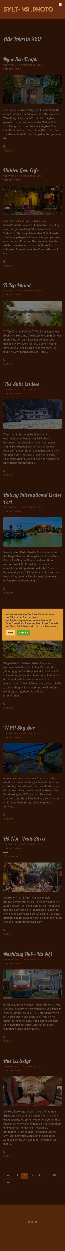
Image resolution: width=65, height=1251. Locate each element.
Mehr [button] (10, 632)
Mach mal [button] (23, 632)
